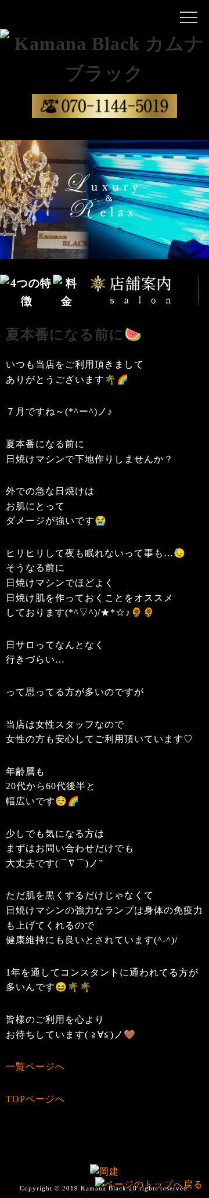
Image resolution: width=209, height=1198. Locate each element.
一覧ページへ (35, 1066)
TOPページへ (35, 1099)
